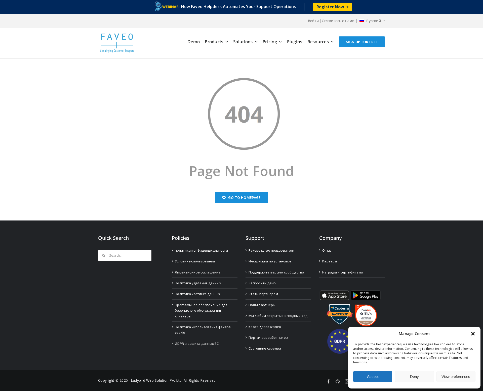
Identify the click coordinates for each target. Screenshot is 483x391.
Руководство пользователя (272, 250)
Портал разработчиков (268, 337)
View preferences (455, 376)
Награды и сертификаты (342, 272)
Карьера (329, 261)
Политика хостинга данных (197, 294)
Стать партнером (263, 294)
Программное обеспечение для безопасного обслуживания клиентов (201, 310)
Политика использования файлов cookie (203, 330)
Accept (373, 376)
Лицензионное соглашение (198, 272)
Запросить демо (262, 283)
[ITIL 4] (366, 306)
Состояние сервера (265, 348)
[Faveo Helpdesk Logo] (117, 35)
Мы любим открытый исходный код (278, 315)
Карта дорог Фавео (265, 326)
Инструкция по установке (270, 261)
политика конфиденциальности (201, 250)
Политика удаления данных (198, 283)
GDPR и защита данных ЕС (197, 343)
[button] (472, 333)
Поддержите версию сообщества (276, 272)
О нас (326, 250)
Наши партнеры (262, 305)
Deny (414, 376)
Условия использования (195, 261)
